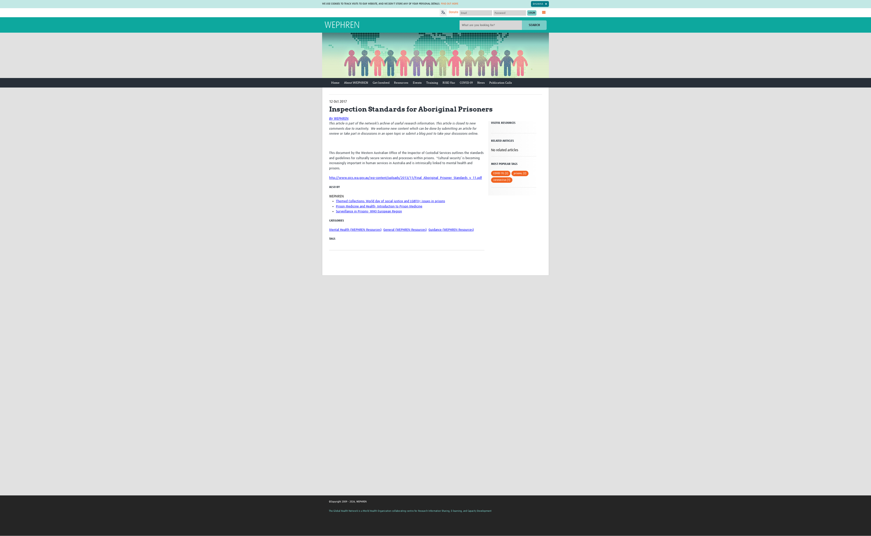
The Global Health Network (358, 13)
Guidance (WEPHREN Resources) (451, 229)
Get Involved (381, 82)
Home (335, 82)
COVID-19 (466, 82)
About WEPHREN (356, 82)
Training (432, 82)
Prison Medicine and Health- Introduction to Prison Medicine (379, 206)
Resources (401, 82)
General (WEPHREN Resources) (405, 229)
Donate (453, 12)
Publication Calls (500, 82)
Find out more (449, 3)
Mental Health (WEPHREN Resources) (355, 229)
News (481, 82)
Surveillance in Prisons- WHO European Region (369, 211)
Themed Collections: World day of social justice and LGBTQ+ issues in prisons (390, 201)
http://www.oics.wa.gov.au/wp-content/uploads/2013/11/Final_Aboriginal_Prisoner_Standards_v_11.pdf (405, 178)
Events (417, 82)
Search (534, 25)
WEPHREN (342, 25)
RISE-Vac (449, 82)
